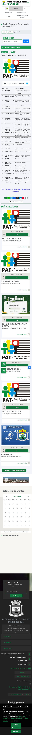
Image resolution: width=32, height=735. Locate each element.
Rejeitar (16, 731)
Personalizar (16, 728)
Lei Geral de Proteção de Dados (19, 694)
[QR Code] (3, 364)
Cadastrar (16, 596)
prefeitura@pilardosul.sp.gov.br (18, 668)
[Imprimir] (26, 198)
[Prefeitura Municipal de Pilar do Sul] (4, 3)
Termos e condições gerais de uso (20, 687)
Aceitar (16, 724)
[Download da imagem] (5, 61)
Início (4, 32)
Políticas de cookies (24, 689)
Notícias (10, 32)
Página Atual (16, 32)
